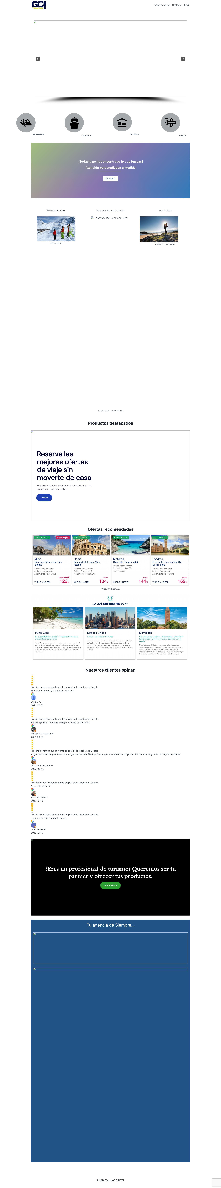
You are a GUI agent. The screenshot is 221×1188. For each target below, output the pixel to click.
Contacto (176, 5)
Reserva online (162, 5)
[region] (110, 62)
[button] (38, 59)
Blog (186, 5)
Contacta (111, 178)
